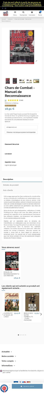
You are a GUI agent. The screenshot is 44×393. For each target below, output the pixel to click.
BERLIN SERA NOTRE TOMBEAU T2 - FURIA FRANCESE (28, 316)
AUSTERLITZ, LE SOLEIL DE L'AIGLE (8, 314)
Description (8, 179)
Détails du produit (11, 185)
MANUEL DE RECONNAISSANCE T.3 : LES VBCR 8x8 (12, 273)
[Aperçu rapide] (11, 269)
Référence (8, 103)
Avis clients (8, 190)
